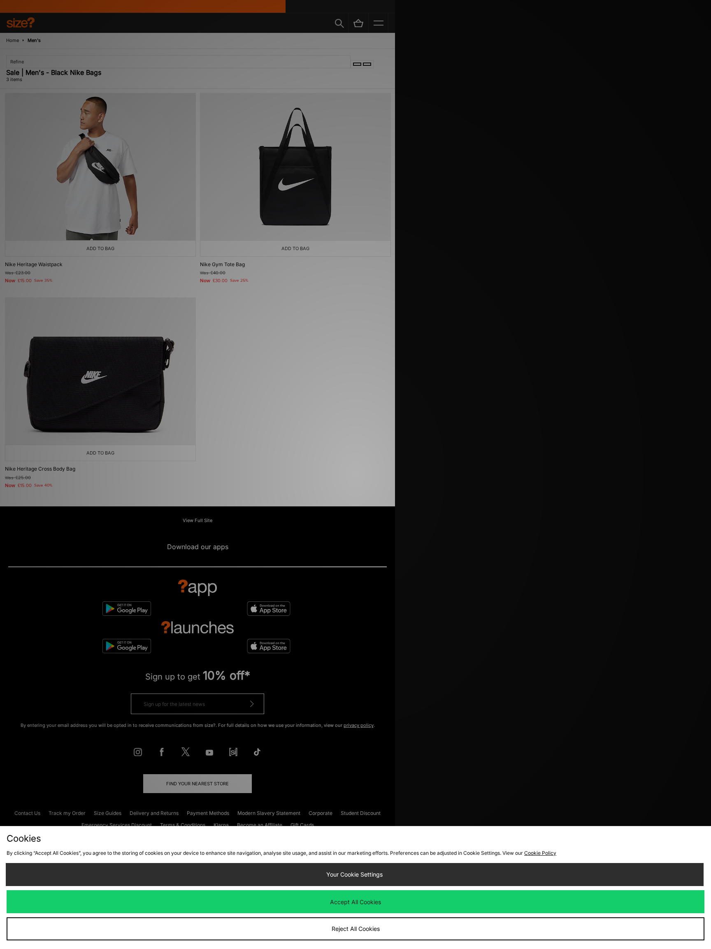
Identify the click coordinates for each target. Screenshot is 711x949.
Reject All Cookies (356, 928)
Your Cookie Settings (354, 874)
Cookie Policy (540, 853)
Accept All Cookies (355, 901)
